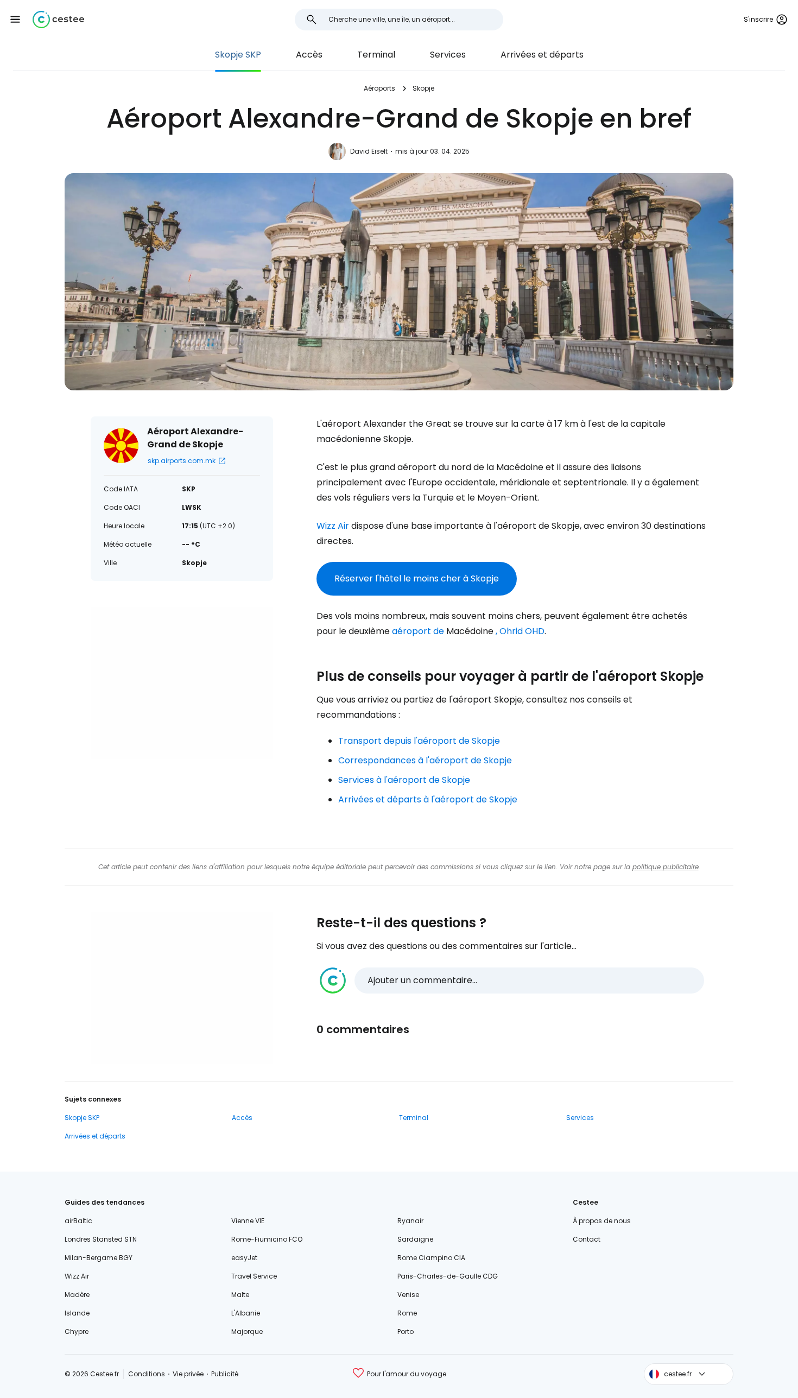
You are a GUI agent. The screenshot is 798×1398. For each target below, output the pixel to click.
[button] (15, 19)
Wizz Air (332, 526)
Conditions (146, 1373)
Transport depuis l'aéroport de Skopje (419, 741)
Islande (77, 1313)
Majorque (247, 1331)
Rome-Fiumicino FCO (266, 1239)
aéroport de (418, 631)
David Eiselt (369, 151)
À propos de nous (602, 1220)
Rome (407, 1313)
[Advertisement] (182, 683)
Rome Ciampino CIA (431, 1257)
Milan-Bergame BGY (98, 1257)
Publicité (224, 1373)
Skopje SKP (238, 54)
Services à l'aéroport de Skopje (404, 780)
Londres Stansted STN (101, 1239)
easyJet (244, 1257)
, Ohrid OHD (520, 631)
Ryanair (410, 1220)
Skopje (423, 88)
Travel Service (254, 1276)
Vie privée (188, 1373)
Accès (309, 54)
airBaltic (78, 1220)
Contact (586, 1239)
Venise (408, 1294)
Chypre (76, 1331)
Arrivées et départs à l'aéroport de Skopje (427, 799)
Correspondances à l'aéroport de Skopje (425, 760)
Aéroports (379, 88)
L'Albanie (245, 1313)
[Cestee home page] (58, 19)
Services (448, 54)
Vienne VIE (247, 1220)
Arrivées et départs (542, 54)
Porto (405, 1331)
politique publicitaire (665, 866)
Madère (77, 1294)
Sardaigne (415, 1239)
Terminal (376, 54)
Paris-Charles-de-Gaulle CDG (447, 1276)
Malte (240, 1294)
